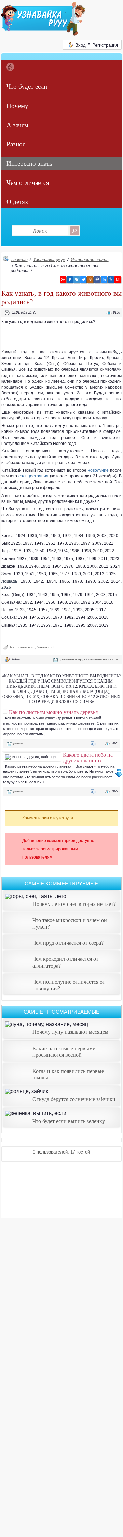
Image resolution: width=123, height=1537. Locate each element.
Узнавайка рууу (49, 259)
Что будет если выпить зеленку (68, 1121)
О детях (17, 201)
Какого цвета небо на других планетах (88, 757)
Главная (19, 259)
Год (12, 647)
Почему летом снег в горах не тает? (74, 904)
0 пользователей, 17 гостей (61, 1152)
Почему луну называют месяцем (70, 1032)
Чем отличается (27, 182)
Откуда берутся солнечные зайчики (73, 1099)
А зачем (17, 125)
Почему (17, 105)
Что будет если (26, 86)
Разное (15, 144)
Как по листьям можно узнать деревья (53, 712)
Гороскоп (25, 647)
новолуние (98, 470)
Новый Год (45, 647)
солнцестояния (33, 476)
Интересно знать (29, 163)
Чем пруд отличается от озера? (68, 943)
